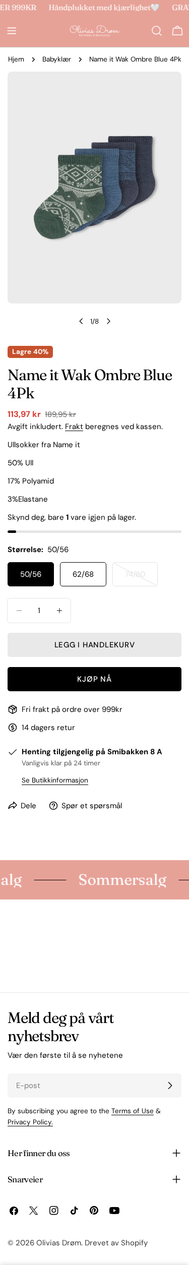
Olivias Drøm (58, 1243)
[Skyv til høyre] (108, 321)
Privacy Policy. (30, 1122)
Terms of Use (132, 1111)
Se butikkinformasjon (55, 780)
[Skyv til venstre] (81, 321)
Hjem (16, 59)
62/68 (83, 574)
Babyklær (56, 59)
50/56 (30, 574)
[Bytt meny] (12, 31)
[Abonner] (169, 1085)
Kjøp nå (94, 679)
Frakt (74, 426)
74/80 (141, 577)
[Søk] (157, 31)
